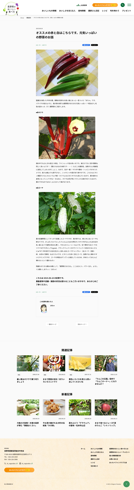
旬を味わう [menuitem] (114, 10)
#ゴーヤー (38, 45)
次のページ (81, 324)
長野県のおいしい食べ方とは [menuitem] (118, 449)
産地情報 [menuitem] (82, 10)
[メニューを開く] (129, 5)
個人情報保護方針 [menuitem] (115, 455)
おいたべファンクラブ (105, 5)
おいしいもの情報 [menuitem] (49, 10)
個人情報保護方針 (8, 484)
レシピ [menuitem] (104, 10)
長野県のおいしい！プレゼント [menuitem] (119, 452)
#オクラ (44, 45)
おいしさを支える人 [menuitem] (67, 10)
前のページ (52, 324)
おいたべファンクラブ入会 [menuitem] (118, 462)
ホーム (83, 449)
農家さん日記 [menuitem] (93, 10)
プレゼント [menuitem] (126, 10)
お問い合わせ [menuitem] (113, 459)
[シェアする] (86, 45)
